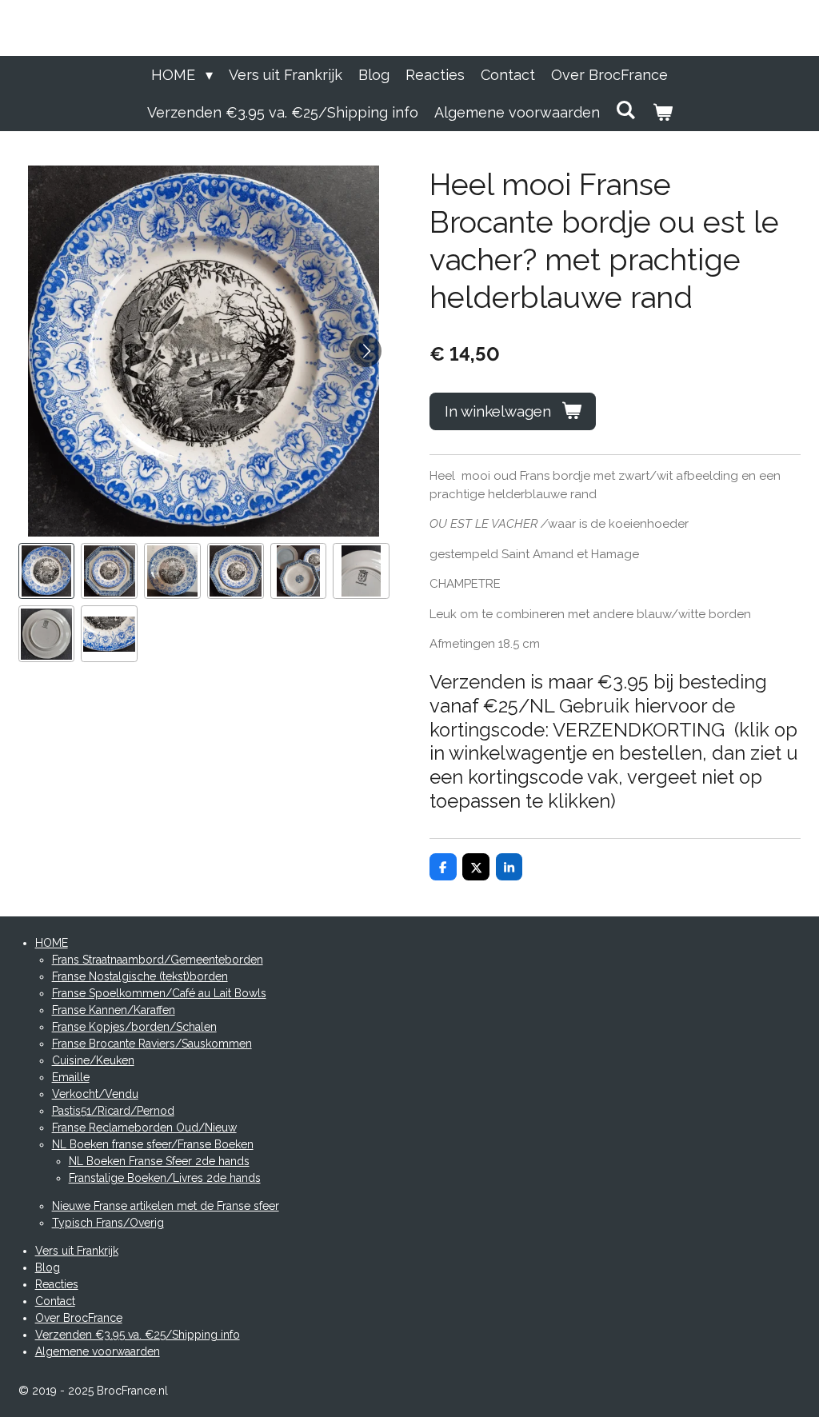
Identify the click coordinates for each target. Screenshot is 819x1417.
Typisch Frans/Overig (108, 1222)
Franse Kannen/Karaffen (113, 1010)
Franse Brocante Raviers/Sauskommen (152, 1043)
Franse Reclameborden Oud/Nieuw (144, 1127)
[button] (46, 571)
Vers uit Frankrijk (76, 1250)
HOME (51, 942)
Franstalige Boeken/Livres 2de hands (165, 1178)
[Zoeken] (626, 110)
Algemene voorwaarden (97, 1351)
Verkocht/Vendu (95, 1094)
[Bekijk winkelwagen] (662, 112)
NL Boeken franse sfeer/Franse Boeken (153, 1144)
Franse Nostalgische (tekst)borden (140, 976)
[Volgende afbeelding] (366, 351)
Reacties (56, 1284)
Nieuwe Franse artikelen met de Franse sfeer (165, 1205)
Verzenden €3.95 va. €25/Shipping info (137, 1334)
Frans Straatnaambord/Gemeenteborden (157, 959)
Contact (55, 1301)
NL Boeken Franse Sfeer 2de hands (159, 1161)
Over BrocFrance (78, 1317)
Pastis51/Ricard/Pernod (113, 1110)
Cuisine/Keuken (93, 1060)
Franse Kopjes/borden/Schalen (134, 1026)
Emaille (71, 1077)
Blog (47, 1267)
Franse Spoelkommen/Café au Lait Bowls (159, 993)
